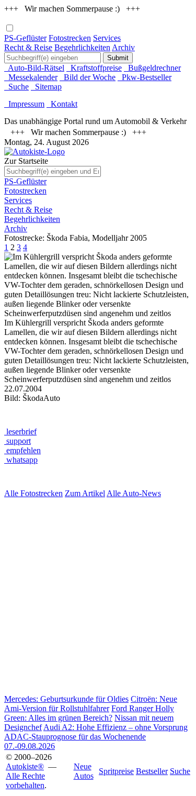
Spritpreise (116, 771)
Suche (16, 86)
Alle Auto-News (134, 493)
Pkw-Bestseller (144, 77)
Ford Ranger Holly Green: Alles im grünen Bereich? (89, 713)
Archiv (123, 47)
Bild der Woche (88, 77)
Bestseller (152, 771)
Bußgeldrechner (152, 67)
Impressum (24, 103)
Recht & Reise (28, 47)
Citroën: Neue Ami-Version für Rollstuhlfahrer (90, 703)
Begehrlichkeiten (82, 47)
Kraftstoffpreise (94, 67)
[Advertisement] (98, 596)
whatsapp (21, 459)
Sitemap (46, 86)
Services (107, 37)
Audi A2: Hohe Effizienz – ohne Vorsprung (115, 727)
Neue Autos (84, 771)
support (17, 440)
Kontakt (62, 103)
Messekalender (30, 77)
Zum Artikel (85, 493)
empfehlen (22, 450)
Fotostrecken (70, 37)
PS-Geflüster (25, 37)
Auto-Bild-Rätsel (34, 67)
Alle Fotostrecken (33, 493)
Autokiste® (25, 766)
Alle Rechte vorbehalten (25, 780)
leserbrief (20, 431)
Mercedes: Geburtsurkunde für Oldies (66, 698)
